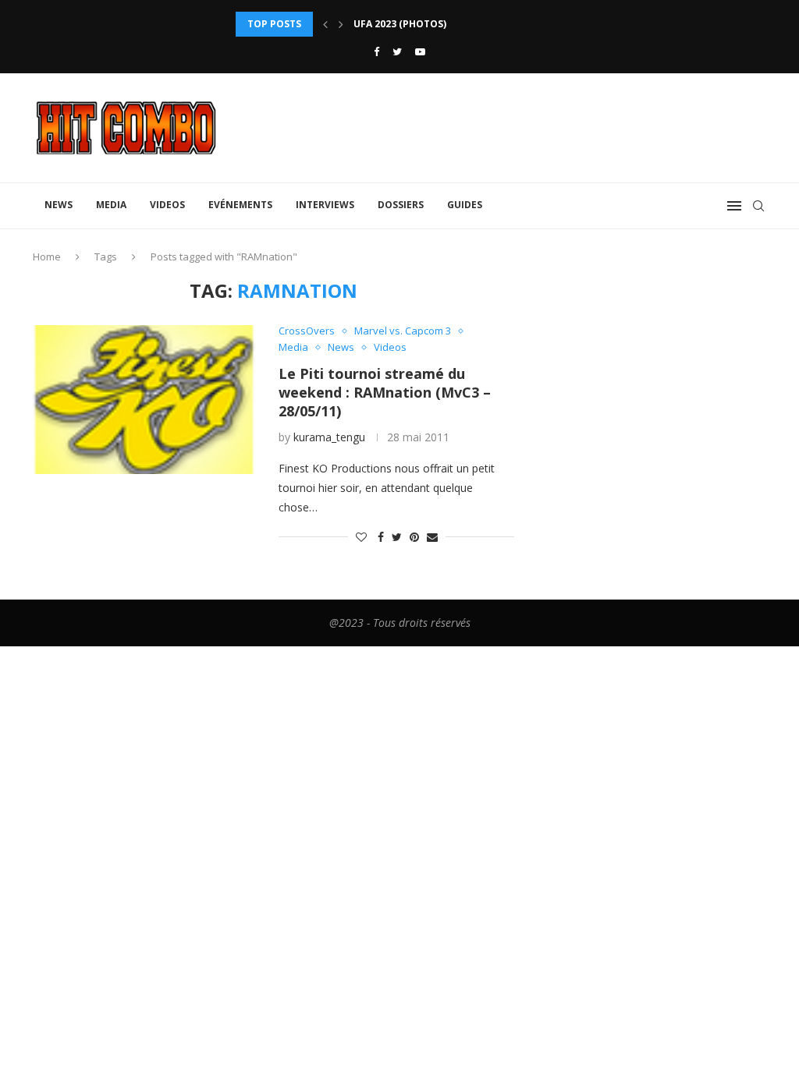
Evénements (240, 204)
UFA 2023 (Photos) (399, 23)
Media (111, 204)
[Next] (341, 24)
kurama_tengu (329, 437)
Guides (464, 204)
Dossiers (401, 204)
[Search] (758, 205)
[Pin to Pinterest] (414, 536)
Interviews (325, 204)
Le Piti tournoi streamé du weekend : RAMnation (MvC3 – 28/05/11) (385, 392)
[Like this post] (361, 536)
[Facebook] (376, 51)
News (58, 204)
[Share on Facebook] (381, 536)
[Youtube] (420, 51)
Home (47, 256)
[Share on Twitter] (397, 536)
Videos (167, 204)
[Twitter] (397, 51)
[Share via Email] (432, 536)
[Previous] (325, 24)
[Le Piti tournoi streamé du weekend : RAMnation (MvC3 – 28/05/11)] (144, 399)
